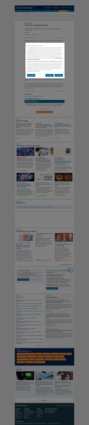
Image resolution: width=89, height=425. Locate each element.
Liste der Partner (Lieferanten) (33, 71)
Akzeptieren (58, 75)
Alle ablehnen (49, 75)
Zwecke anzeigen (31, 75)
